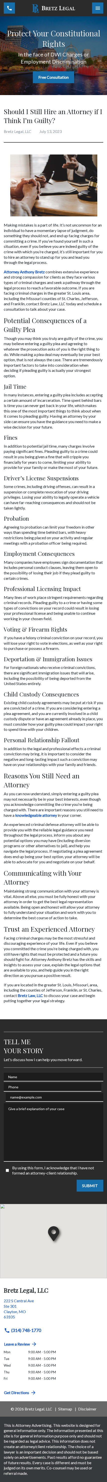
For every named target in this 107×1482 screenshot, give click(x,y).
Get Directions (16, 1392)
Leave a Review (17, 1344)
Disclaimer (87, 1408)
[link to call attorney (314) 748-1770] (9, 8)
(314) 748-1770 (26, 1330)
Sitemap (65, 1408)
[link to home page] (53, 8)
